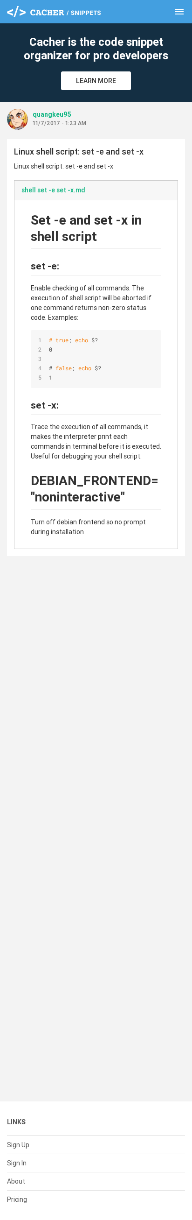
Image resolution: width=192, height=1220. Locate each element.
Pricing (17, 1199)
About (16, 1181)
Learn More (96, 81)
